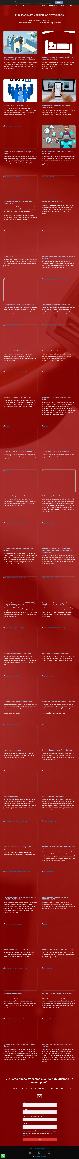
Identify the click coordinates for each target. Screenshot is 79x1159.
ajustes (50, 3)
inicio (43, 5)
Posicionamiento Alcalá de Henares (16, 351)
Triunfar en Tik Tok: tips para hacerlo (55, 451)
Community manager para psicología (17, 653)
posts (62, 5)
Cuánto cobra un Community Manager (56, 653)
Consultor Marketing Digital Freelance (56, 304)
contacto (71, 5)
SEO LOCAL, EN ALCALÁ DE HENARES (17, 451)
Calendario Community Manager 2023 (17, 397)
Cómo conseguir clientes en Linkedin (17, 105)
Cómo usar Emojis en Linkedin (14, 496)
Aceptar (59, 2)
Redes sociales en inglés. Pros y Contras (57, 750)
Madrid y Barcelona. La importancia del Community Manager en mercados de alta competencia (57, 550)
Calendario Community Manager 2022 (17, 847)
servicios (52, 5)
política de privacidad (40, 1156)
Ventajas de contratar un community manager (58, 701)
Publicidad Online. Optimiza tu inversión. (57, 994)
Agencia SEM (8, 256)
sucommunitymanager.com (42, 1148)
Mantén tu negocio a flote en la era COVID (57, 949)
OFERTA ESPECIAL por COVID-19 (15, 949)
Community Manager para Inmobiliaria (17, 701)
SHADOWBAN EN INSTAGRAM (53, 202)
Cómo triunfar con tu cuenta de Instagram (18, 304)
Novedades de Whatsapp (12, 994)
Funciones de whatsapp (12, 750)
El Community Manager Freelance (54, 496)
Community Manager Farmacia (53, 351)
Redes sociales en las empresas (53, 796)
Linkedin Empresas (10, 796)
